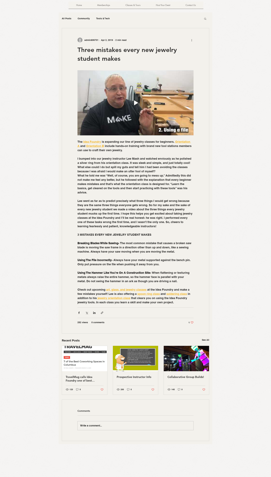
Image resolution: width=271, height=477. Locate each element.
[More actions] (192, 40)
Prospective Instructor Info (134, 377)
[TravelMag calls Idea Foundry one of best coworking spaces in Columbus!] (84, 358)
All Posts (66, 18)
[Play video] (135, 102)
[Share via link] (102, 312)
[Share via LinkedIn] (94, 312)
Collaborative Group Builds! (185, 377)
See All (205, 340)
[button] (205, 18)
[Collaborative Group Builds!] (186, 358)
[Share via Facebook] (78, 312)
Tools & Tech (103, 18)
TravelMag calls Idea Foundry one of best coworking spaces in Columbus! (79, 378)
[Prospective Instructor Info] (135, 358)
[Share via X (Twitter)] (86, 312)
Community (84, 18)
